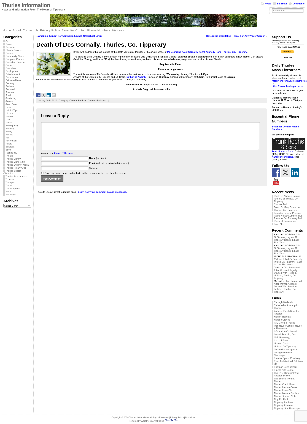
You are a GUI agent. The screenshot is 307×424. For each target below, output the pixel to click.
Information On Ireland (285, 331)
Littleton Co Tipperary (285, 346)
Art (7, 41)
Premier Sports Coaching (287, 358)
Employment (12, 71)
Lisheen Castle (281, 343)
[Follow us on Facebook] (276, 172)
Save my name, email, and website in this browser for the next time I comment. (86, 173)
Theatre (9, 155)
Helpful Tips (12, 110)
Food (8, 95)
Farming (10, 83)
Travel (9, 185)
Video (8, 191)
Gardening (11, 98)
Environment (12, 77)
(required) (97, 158)
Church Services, (78, 100)
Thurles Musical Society (286, 393)
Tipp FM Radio (281, 399)
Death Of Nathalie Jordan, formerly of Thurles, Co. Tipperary (287, 199)
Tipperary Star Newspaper (287, 408)
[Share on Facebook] (38, 95)
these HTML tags (63, 153)
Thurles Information (26, 5)
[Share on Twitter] (43, 95)
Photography (12, 125)
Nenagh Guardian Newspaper (283, 354)
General (10, 101)
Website (93, 168)
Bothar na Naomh (136, 77)
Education (11, 68)
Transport (10, 182)
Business (10, 47)
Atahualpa (159, 421)
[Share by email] (54, 95)
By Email (282, 3)
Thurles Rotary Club (16, 167)
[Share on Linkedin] (49, 95)
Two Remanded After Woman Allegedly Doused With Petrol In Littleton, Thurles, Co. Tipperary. (287, 273)
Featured (10, 89)
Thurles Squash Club (284, 396)
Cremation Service (15, 62)
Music (9, 122)
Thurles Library (13, 158)
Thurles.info (286, 40)
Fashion (10, 86)
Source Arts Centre (283, 370)
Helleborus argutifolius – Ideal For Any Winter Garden (235, 36)
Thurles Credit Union (284, 384)
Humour (10, 116)
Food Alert (279, 224)
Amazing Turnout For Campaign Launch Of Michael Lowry (70, 36)
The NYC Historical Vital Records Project (286, 374)
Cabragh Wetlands (283, 302)
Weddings (11, 194)
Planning (10, 128)
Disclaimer (190, 417)
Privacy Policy (177, 417)
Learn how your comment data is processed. (102, 192)
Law (8, 119)
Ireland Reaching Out (285, 334)
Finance (10, 92)
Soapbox (10, 146)
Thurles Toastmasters (17, 176)
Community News (15, 56)
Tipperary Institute (283, 402)
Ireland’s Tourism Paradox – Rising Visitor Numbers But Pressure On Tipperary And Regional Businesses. (288, 217)
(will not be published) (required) (109, 163)
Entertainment (13, 74)
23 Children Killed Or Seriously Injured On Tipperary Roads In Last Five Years (287, 238)
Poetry (9, 131)
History (9, 113)
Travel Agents (13, 188)
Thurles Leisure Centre (285, 387)
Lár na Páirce (281, 340)
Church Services (14, 50)
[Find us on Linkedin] (295, 172)
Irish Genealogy (282, 337)
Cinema (9, 53)
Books (9, 44)
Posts (268, 3)
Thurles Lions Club (15, 161)
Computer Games (15, 59)
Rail (7, 137)
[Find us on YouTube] (276, 182)
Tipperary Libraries (283, 405)
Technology (11, 152)
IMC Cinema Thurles (284, 322)
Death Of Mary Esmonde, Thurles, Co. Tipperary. (287, 208)
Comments (299, 3)
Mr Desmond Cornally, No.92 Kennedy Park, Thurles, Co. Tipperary (207, 52)
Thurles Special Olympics (12, 172)
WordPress (146, 421)
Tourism (10, 179)
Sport (8, 149)
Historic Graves (282, 319)
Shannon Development (285, 367)
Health (9, 107)
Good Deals (12, 104)
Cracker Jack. (281, 204)
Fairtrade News (13, 80)
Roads (9, 143)
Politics (9, 134)
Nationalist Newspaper (285, 349)
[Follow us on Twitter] (285, 172)
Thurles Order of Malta (17, 164)
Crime (9, 65)
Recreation (11, 140)
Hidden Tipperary (282, 316)
